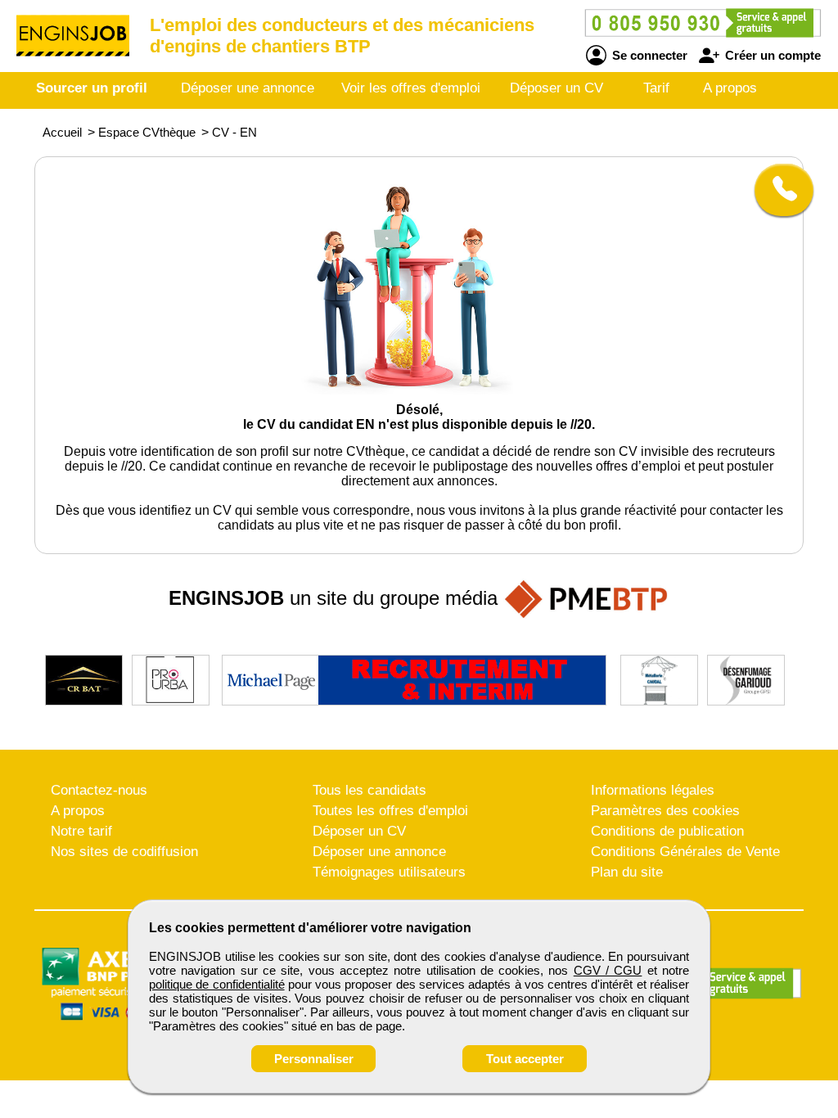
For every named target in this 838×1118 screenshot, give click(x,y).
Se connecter (648, 55)
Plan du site (627, 872)
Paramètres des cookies (665, 810)
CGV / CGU (608, 970)
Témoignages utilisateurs (389, 872)
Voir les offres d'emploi (410, 88)
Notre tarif (81, 831)
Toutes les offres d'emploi (390, 810)
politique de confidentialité (217, 984)
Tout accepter (525, 1059)
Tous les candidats (369, 790)
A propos (730, 88)
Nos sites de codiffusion (124, 851)
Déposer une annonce (247, 88)
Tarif (656, 88)
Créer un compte (771, 55)
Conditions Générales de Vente (685, 851)
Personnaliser (314, 1059)
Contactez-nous (99, 790)
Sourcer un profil (91, 88)
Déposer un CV (556, 88)
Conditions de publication (667, 831)
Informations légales (652, 790)
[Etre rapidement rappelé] (778, 190)
